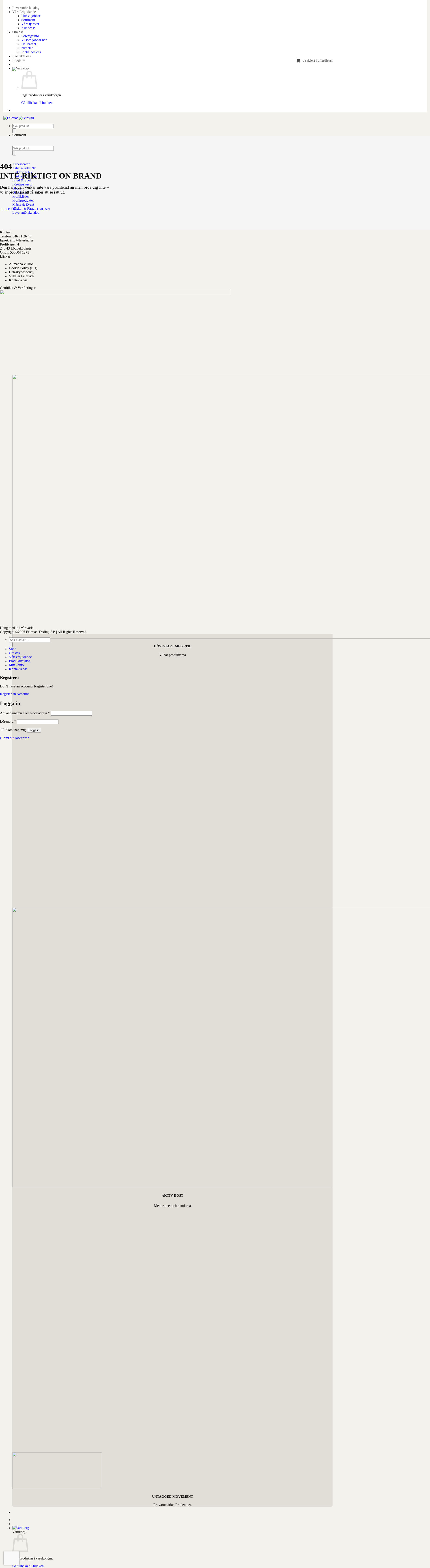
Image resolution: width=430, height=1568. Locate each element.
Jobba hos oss (31, 52)
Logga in (33, 730)
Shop (12, 649)
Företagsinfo (30, 36)
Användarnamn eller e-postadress (25, 713)
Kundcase (28, 28)
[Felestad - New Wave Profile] (18, 118)
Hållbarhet (28, 44)
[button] (18, 60)
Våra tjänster (30, 24)
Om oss (17, 32)
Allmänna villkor (21, 264)
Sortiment (28, 20)
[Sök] (14, 130)
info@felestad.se (21, 240)
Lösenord (8, 721)
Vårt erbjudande (20, 657)
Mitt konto (16, 665)
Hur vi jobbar (30, 16)
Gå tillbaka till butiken (37, 103)
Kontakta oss (21, 56)
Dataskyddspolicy (21, 272)
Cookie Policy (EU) (23, 268)
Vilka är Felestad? (21, 276)
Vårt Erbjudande (24, 12)
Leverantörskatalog (25, 8)
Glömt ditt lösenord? (14, 738)
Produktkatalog (19, 661)
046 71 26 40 (22, 236)
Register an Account (14, 694)
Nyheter (27, 48)
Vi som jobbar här (34, 40)
